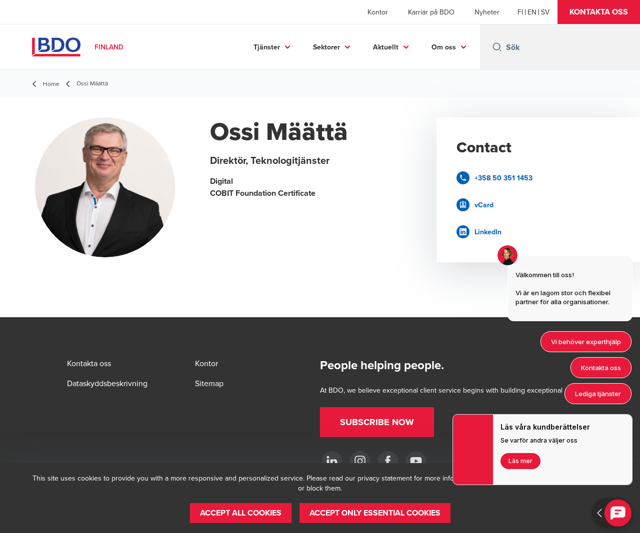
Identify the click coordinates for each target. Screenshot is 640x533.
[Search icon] (497, 47)
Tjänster (267, 47)
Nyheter (487, 12)
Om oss (444, 47)
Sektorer (326, 47)
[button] (599, 12)
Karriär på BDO (431, 12)
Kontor (378, 12)
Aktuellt (385, 47)
